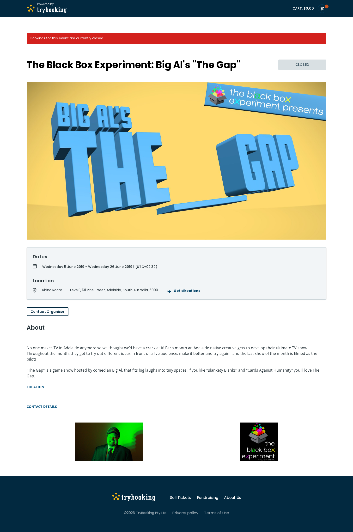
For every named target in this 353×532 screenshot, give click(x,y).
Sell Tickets (180, 497)
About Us (232, 497)
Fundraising (207, 497)
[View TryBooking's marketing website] (134, 498)
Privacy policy (185, 513)
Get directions (187, 290)
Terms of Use (216, 513)
